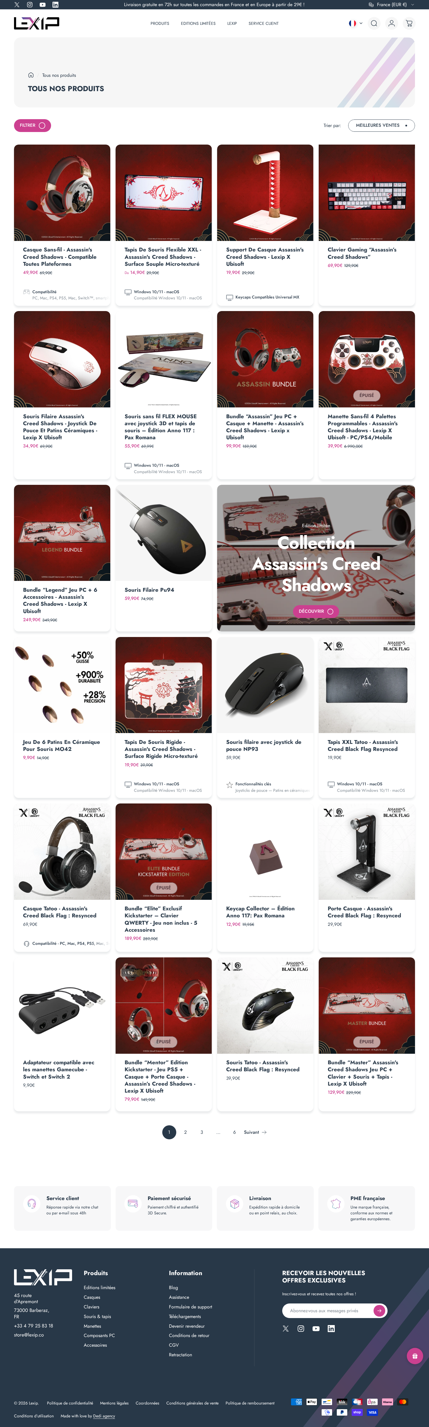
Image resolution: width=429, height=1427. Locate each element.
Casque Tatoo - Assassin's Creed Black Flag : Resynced (59, 912)
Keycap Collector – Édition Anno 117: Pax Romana (260, 912)
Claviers (91, 1307)
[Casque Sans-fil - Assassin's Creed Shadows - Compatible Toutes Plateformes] (62, 193)
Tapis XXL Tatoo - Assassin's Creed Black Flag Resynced (363, 745)
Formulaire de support (190, 1307)
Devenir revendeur (187, 1326)
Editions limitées (99, 1288)
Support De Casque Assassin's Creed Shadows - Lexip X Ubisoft (265, 257)
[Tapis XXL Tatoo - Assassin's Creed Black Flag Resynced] (367, 685)
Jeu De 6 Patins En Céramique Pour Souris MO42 (61, 745)
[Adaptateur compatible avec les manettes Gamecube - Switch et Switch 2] (62, 1005)
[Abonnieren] (379, 1311)
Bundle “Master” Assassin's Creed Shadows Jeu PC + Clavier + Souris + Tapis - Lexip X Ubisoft (363, 1073)
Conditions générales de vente (192, 1403)
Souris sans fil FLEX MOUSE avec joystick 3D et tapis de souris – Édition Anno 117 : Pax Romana (161, 427)
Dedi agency (104, 1416)
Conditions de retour (189, 1336)
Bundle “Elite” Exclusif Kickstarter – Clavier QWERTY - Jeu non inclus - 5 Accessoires (161, 919)
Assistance (179, 1297)
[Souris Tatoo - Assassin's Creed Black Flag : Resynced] (265, 1005)
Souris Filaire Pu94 (149, 590)
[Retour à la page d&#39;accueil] (31, 75)
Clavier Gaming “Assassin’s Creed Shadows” (362, 253)
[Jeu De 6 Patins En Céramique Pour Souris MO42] (62, 685)
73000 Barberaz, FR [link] (31, 1313)
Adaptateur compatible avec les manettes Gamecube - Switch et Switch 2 (58, 1069)
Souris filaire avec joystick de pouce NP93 (263, 745)
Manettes (92, 1326)
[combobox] (392, 4)
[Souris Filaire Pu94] (164, 533)
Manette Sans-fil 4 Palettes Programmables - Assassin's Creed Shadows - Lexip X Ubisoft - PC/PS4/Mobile (363, 427)
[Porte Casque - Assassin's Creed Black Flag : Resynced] (367, 851)
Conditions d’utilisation (34, 1416)
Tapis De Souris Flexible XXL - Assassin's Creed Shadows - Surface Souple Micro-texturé (163, 257)
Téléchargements (185, 1317)
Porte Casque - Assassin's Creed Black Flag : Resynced (364, 912)
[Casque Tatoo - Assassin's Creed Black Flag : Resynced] (62, 851)
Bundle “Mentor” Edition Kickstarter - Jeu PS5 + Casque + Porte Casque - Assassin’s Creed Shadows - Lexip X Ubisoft (160, 1076)
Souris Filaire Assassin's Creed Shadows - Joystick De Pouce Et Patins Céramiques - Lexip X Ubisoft (60, 427)
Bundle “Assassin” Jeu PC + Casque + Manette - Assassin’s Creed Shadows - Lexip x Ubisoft (265, 427)
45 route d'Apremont (26, 1298)
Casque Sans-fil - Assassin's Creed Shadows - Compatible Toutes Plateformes (60, 257)
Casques (92, 1297)
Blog (173, 1288)
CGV (174, 1345)
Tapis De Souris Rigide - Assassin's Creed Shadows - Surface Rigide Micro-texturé (161, 749)
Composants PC (99, 1336)
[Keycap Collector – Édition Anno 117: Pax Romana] (265, 851)
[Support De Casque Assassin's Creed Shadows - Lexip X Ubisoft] (265, 193)
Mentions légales (114, 1403)
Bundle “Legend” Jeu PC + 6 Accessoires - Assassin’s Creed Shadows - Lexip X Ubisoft (60, 600)
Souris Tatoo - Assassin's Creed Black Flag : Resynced (262, 1065)
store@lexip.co (29, 1335)
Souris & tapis (97, 1317)
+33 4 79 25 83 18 (33, 1326)
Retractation (180, 1355)
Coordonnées (147, 1403)
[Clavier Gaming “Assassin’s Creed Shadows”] (367, 193)
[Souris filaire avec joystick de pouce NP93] (265, 685)
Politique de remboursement (250, 1403)
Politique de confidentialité (70, 1403)
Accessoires (95, 1345)
